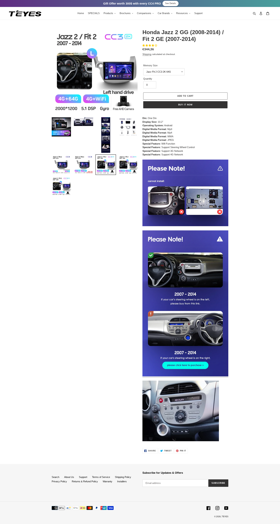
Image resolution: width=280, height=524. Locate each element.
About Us (69, 477)
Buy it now (185, 104)
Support (83, 477)
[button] (150, 45)
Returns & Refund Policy (85, 481)
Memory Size (150, 65)
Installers (122, 481)
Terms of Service (101, 477)
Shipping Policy (123, 477)
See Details (170, 3)
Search (55, 477)
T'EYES (225, 516)
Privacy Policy (59, 481)
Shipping (146, 54)
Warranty (107, 481)
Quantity (147, 78)
